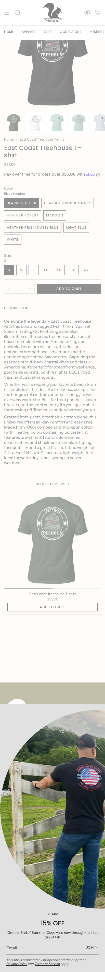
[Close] (96, 711)
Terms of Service (47, 964)
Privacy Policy (16, 964)
